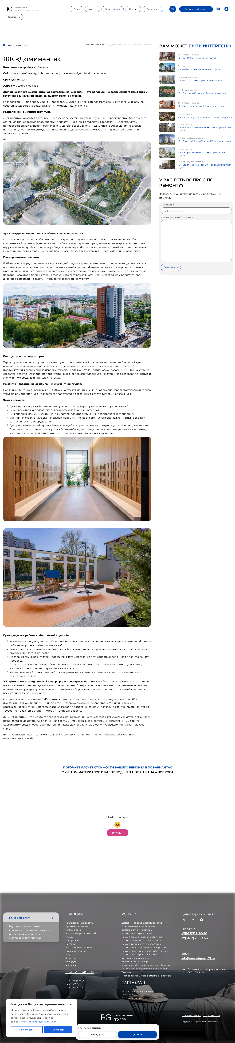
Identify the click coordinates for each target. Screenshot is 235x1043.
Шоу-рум (70, 961)
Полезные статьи (75, 951)
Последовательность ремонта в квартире (146, 975)
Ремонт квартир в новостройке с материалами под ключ (141, 956)
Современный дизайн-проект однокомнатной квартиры (139, 928)
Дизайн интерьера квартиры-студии (143, 922)
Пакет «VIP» (72, 984)
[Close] (73, 1002)
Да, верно (137, 1034)
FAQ (67, 954)
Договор (70, 944)
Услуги (92, 9)
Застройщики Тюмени (78, 947)
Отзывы (133, 9)
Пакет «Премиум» (76, 980)
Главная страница (95, 44)
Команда (70, 958)
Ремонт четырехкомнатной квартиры (143, 947)
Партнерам (153, 9)
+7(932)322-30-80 (194, 933)
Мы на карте (72, 965)
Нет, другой (98, 1034)
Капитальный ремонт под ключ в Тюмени (145, 965)
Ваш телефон (168, 205)
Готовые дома (112, 9)
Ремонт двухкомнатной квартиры (141, 940)
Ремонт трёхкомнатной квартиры (141, 944)
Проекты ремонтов (76, 926)
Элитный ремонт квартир (136, 961)
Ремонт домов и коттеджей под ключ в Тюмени (144, 970)
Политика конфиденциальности (38, 1021)
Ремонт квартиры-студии (136, 933)
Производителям (131, 998)
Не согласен (26, 1029)
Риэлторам (128, 994)
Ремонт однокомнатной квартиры (141, 936)
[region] (41, 1018)
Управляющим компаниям (137, 991)
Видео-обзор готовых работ (81, 933)
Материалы (72, 940)
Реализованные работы (79, 922)
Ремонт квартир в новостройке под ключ (146, 951)
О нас (77, 9)
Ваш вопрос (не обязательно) (177, 217)
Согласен (58, 1029)
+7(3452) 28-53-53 (194, 938)
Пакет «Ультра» (74, 987)
